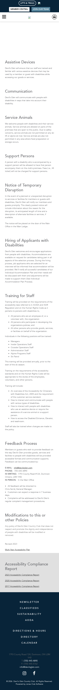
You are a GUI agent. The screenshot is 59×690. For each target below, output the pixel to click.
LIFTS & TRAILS (27, 3)
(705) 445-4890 (31, 660)
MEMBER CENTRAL (19, 9)
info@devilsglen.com (23, 467)
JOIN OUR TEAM (41, 9)
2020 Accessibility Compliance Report (22, 580)
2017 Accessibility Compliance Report (22, 586)
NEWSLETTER (29, 602)
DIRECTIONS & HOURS (29, 630)
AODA (29, 620)
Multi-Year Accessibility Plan (17, 549)
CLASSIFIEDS (29, 608)
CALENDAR (29, 642)
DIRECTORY (29, 636)
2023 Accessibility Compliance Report (22, 575)
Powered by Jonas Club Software (29, 684)
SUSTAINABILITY (29, 614)
